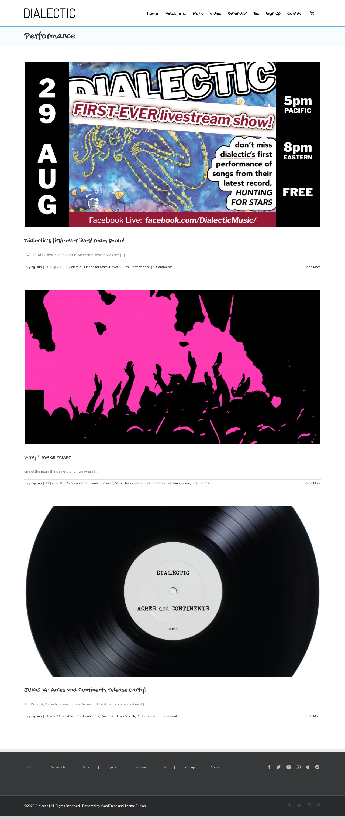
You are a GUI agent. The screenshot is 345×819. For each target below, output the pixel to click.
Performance (140, 267)
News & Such (119, 267)
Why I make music (47, 457)
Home (29, 767)
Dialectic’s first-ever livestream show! (74, 241)
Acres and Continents (83, 483)
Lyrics (112, 767)
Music (119, 483)
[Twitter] (278, 767)
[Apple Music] (307, 767)
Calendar (139, 767)
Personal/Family (179, 483)
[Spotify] (317, 767)
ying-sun (35, 267)
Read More (313, 267)
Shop (215, 767)
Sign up (189, 767)
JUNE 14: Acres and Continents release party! (85, 690)
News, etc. (59, 767)
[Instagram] (299, 767)
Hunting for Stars (95, 267)
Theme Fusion (135, 806)
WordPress (109, 806)
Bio (165, 767)
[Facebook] (269, 767)
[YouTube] (288, 767)
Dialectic (74, 267)
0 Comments (162, 267)
